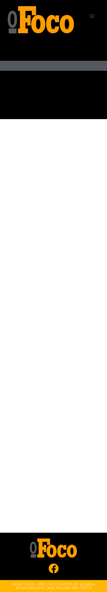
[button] (92, 16)
